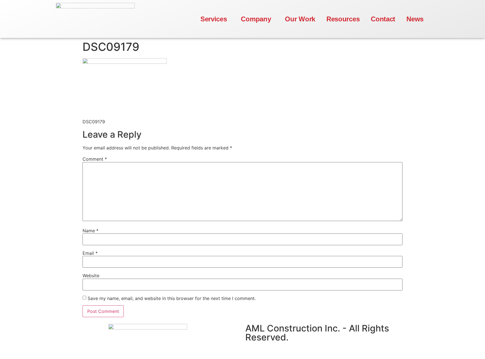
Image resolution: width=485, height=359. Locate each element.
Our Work (300, 19)
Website (91, 275)
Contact (383, 19)
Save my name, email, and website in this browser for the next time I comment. (172, 298)
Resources (343, 19)
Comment (95, 159)
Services (213, 19)
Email (90, 253)
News (415, 19)
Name (91, 230)
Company (256, 19)
